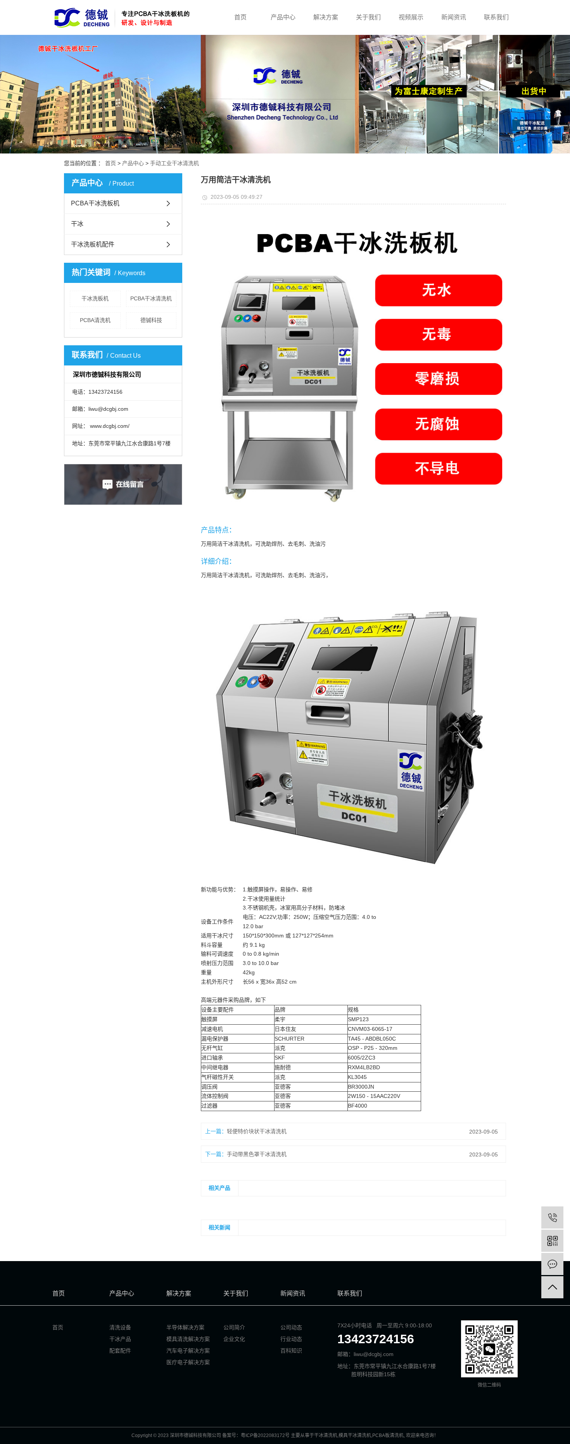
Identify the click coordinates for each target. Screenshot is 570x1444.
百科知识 (291, 1351)
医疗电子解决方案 (188, 1362)
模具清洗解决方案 (188, 1339)
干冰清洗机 (325, 1435)
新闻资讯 (453, 17)
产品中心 (283, 17)
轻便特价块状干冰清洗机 (257, 1131)
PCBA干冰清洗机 (151, 298)
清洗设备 (120, 1327)
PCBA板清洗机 (388, 1435)
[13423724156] (552, 1217)
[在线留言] (552, 1264)
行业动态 (291, 1339)
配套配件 (120, 1351)
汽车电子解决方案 (188, 1351)
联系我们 (496, 17)
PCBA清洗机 (95, 320)
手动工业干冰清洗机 (174, 163)
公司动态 (291, 1327)
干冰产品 (120, 1339)
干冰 (77, 224)
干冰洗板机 (95, 298)
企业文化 (234, 1339)
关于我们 (368, 17)
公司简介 (234, 1327)
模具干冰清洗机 (355, 1435)
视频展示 (411, 17)
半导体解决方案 (185, 1327)
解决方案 (325, 17)
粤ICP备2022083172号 (265, 1435)
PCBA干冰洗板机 (95, 203)
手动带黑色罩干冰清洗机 (257, 1154)
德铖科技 (151, 320)
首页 (240, 17)
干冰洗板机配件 (92, 244)
